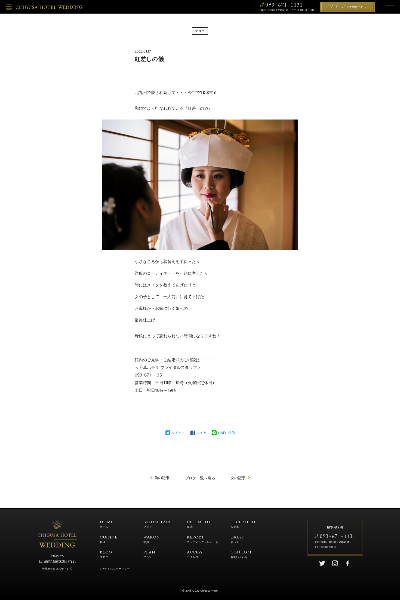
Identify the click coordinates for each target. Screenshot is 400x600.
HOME (106, 523)
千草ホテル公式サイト (55, 568)
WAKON (151, 539)
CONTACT (241, 554)
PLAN (149, 554)
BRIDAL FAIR (157, 523)
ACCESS (194, 554)
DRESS (237, 539)
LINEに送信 (226, 433)
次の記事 (238, 477)
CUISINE (108, 539)
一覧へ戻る (200, 478)
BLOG (106, 554)
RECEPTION (243, 523)
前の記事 (162, 477)
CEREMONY (199, 523)
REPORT (203, 539)
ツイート (178, 433)
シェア (201, 433)
